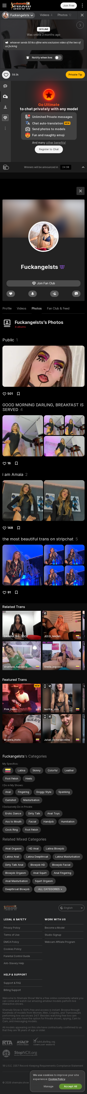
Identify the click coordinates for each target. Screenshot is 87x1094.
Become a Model (55, 927)
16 (9, 463)
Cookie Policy (56, 1079)
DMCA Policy (11, 942)
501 (10, 394)
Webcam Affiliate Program (60, 942)
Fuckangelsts (13, 756)
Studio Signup (53, 934)
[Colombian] (7, 770)
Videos (46, 15)
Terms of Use (11, 934)
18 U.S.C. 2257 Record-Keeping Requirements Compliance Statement (42, 1065)
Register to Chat (49, 149)
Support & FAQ (12, 983)
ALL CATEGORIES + (50, 889)
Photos (64, 15)
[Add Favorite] (6, 75)
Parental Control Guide (17, 956)
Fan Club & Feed (58, 308)
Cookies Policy (12, 949)
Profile (7, 308)
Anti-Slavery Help (14, 963)
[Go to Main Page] (26, 5)
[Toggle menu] (4, 5)
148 (10, 528)
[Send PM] (76, 294)
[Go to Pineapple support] (6, 1053)
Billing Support (12, 990)
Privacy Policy (12, 927)
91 (9, 592)
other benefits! (56, 142)
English (68, 907)
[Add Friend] (54, 294)
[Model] (80, 191)
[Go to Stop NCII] (26, 1053)
